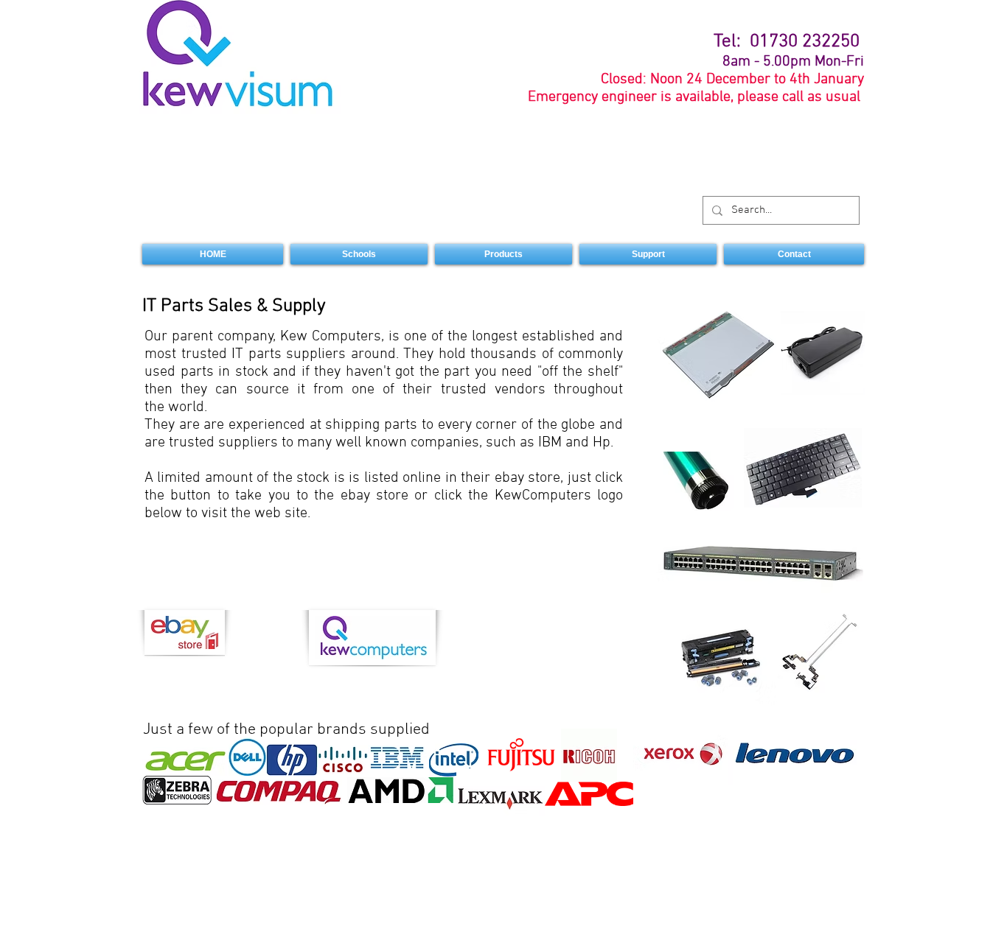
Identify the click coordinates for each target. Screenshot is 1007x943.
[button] (503, 254)
